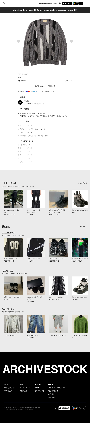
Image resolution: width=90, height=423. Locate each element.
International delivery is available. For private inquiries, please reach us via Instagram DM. (45, 10)
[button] (18, 41)
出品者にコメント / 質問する (45, 86)
